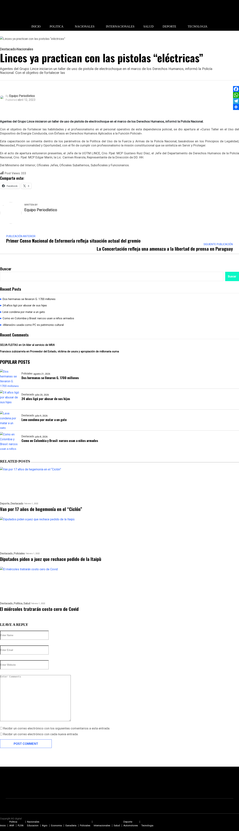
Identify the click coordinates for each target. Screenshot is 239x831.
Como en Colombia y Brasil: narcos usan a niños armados (38, 318)
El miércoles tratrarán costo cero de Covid (39, 608)
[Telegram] (236, 101)
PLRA (21, 825)
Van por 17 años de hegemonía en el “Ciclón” (41, 508)
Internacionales (120, 26)
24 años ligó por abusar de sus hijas (25, 305)
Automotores (130, 825)
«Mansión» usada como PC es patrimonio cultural (33, 325)
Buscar (5, 269)
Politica (56, 26)
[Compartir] (236, 107)
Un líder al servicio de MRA (38, 345)
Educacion (32, 825)
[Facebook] (236, 89)
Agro (44, 825)
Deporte (169, 26)
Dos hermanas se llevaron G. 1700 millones (29, 299)
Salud (148, 26)
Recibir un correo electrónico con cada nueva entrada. (40, 734)
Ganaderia (70, 825)
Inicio (36, 26)
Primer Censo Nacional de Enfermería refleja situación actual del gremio (73, 240)
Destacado (8, 49)
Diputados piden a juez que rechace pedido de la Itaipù (50, 558)
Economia (56, 825)
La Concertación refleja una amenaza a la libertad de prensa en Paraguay (165, 248)
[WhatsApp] (236, 95)
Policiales (26, 373)
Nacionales (84, 26)
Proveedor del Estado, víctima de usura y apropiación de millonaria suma (74, 351)
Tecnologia (197, 26)
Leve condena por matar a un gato (24, 312)
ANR (11, 825)
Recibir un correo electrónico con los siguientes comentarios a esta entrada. (56, 728)
